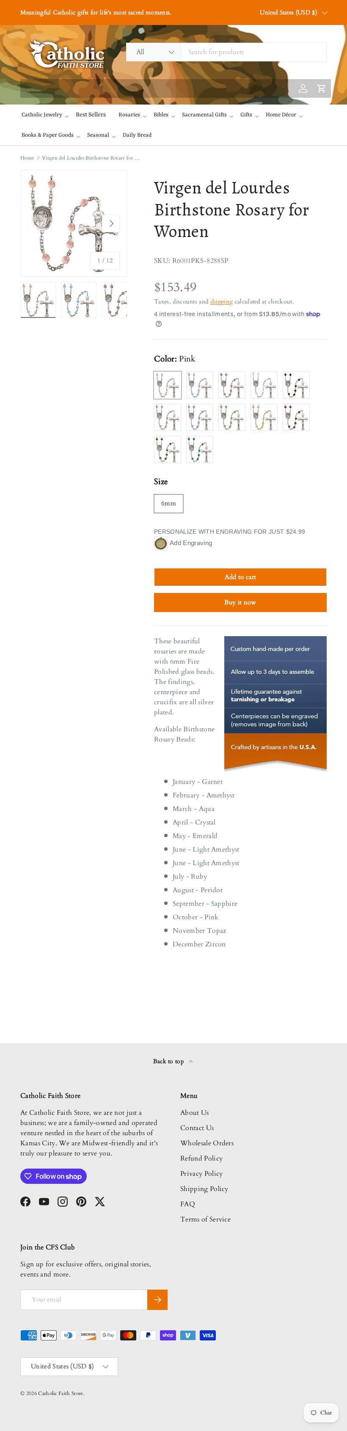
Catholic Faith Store (60, 1393)
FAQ (187, 1204)
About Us (194, 1112)
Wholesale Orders (207, 1143)
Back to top (169, 1061)
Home (27, 157)
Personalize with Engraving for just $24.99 (229, 531)
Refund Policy (201, 1158)
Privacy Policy (201, 1173)
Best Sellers (91, 114)
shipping (221, 302)
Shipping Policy (204, 1189)
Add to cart (240, 577)
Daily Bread (137, 135)
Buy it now (240, 602)
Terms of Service (205, 1219)
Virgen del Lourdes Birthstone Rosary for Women (92, 157)
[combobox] (226, 52)
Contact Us (197, 1128)
